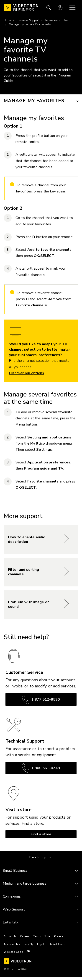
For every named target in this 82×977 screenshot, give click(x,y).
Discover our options (26, 373)
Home (7, 20)
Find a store (41, 834)
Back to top (38, 857)
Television (51, 20)
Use (65, 20)
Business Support (28, 20)
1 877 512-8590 (45, 699)
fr (28, 951)
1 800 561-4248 (45, 767)
